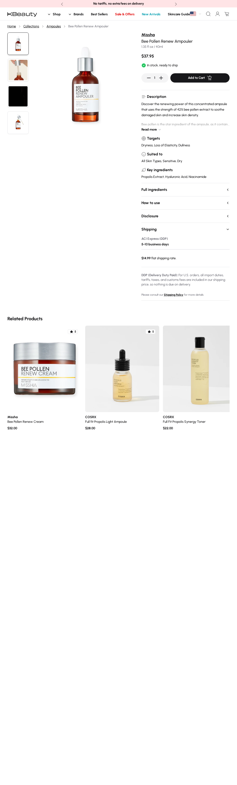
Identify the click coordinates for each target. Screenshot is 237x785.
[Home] (22, 14)
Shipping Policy (173, 294)
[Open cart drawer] (226, 14)
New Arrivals (151, 14)
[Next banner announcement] (175, 3)
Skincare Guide (179, 14)
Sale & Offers (124, 14)
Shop (57, 14)
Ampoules (54, 26)
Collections (31, 26)
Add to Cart (196, 78)
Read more (149, 129)
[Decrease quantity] (149, 78)
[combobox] (196, 13)
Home (11, 26)
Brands (79, 14)
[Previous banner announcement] (61, 3)
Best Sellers (99, 14)
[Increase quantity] (161, 78)
